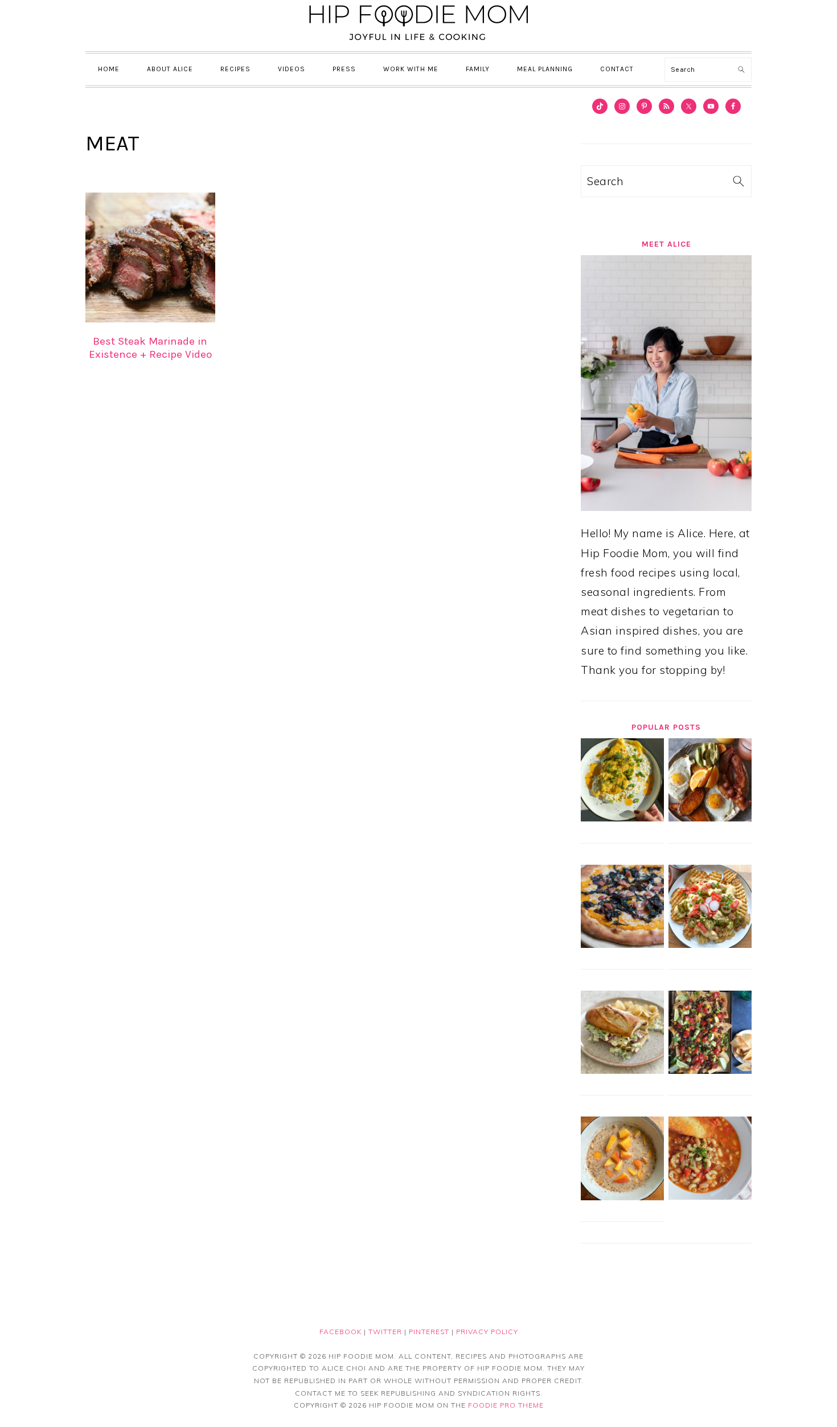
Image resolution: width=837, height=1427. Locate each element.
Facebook (340, 1331)
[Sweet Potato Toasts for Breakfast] (710, 817)
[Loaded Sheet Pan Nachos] (710, 1070)
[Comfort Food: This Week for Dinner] (710, 1196)
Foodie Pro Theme (506, 1405)
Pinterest (429, 1331)
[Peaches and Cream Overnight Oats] (622, 1196)
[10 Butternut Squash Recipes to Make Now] (622, 944)
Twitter (385, 1331)
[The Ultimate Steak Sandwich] (622, 1070)
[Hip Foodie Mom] (418, 42)
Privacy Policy (487, 1331)
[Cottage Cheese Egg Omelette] (622, 817)
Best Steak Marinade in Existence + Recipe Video (150, 348)
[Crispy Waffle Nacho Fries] (710, 944)
